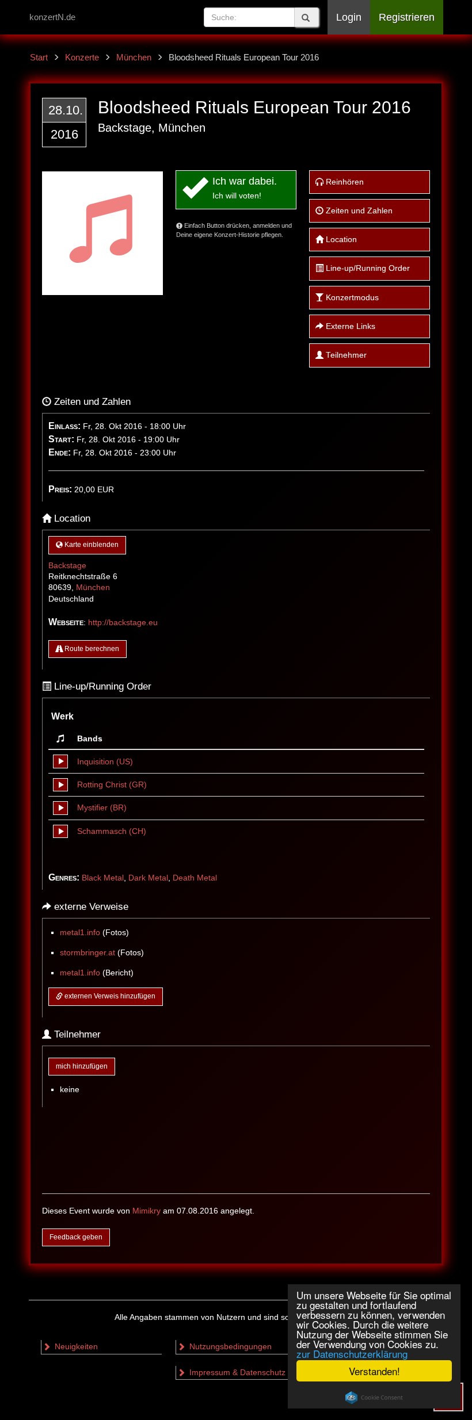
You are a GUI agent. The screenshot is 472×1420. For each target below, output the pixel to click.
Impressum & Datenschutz (236, 1372)
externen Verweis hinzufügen (109, 996)
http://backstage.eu (123, 622)
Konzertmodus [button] (351, 297)
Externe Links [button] (349, 326)
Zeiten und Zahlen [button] (358, 210)
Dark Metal (148, 878)
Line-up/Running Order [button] (366, 268)
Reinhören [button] (343, 182)
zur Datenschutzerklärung (352, 1353)
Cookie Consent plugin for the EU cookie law (374, 1397)
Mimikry (146, 1211)
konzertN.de (52, 17)
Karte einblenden (91, 545)
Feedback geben (76, 1237)
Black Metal (103, 878)
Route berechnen (91, 649)
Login (348, 17)
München (93, 587)
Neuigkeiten (75, 1346)
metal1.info (80, 932)
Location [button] (340, 239)
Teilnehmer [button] (345, 355)
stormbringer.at (87, 952)
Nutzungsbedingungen (229, 1346)
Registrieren (407, 17)
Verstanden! (374, 1371)
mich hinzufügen (82, 1066)
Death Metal (195, 878)
